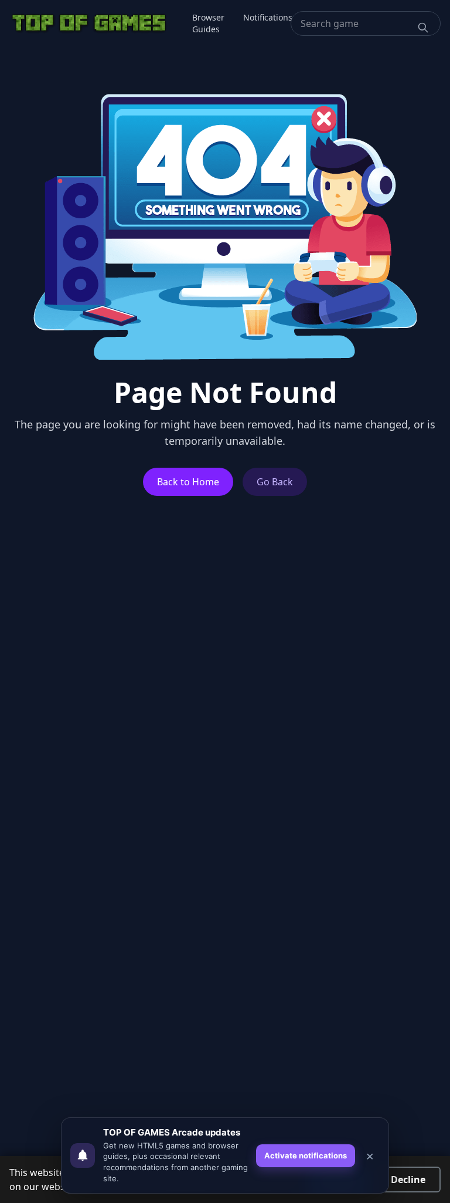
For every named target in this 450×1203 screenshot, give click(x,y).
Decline (408, 1179)
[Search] (423, 27)
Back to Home (188, 481)
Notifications (267, 17)
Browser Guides (208, 23)
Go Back (275, 481)
